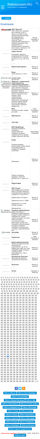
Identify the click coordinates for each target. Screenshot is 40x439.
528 (36, 370)
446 (5, 356)
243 (8, 318)
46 (34, 282)
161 (14, 302)
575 (33, 379)
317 (14, 331)
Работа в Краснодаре (27, 418)
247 (20, 318)
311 (32, 329)
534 (17, 372)
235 (20, 315)
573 (26, 379)
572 (23, 379)
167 (33, 302)
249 (26, 318)
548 (23, 374)
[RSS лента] (23, 389)
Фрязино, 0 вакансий (34, 93)
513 (26, 367)
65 (4, 286)
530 (5, 372)
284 (23, 325)
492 (36, 363)
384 (36, 343)
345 (26, 336)
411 (8, 349)
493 (2, 365)
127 (20, 295)
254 (5, 320)
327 (8, 334)
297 (26, 327)
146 (5, 300)
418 (29, 349)
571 (20, 379)
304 (11, 329)
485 (14, 363)
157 (2, 302)
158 (5, 302)
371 (33, 340)
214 (29, 311)
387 (8, 345)
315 (8, 331)
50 (6, 284)
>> (37, 381)
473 (14, 361)
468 (36, 358)
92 (33, 288)
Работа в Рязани (11, 421)
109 (5, 293)
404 (23, 347)
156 (36, 300)
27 (26, 279)
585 (26, 381)
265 (2, 322)
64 (2, 286)
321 (26, 331)
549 (26, 374)
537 (26, 372)
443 (33, 354)
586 (29, 381)
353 (14, 338)
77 (34, 286)
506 (5, 367)
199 (20, 309)
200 (23, 309)
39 (17, 282)
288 (36, 325)
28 (28, 279)
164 (23, 302)
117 (29, 293)
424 (11, 352)
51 (9, 284)
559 (20, 376)
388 (11, 345)
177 (26, 304)
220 (11, 313)
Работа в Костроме (28, 425)
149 (14, 300)
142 (29, 297)
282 (17, 325)
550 (29, 374)
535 (20, 372)
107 (36, 291)
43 (26, 282)
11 (24, 277)
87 (21, 288)
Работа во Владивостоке (12, 407)
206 (5, 311)
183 (8, 306)
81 (6, 288)
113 (17, 293)
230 (5, 315)
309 (26, 329)
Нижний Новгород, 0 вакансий (35, 39)
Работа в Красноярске (27, 414)
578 (5, 381)
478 (29, 361)
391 (20, 345)
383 (33, 343)
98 (9, 291)
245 (14, 318)
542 (5, 374)
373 (2, 343)
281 (14, 325)
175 (20, 304)
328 (11, 334)
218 (5, 313)
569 (14, 379)
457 (2, 358)
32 (38, 279)
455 (32, 356)
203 (33, 309)
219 (8, 313)
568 (11, 379)
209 (14, 311)
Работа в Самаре (26, 411)
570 (17, 379)
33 (2, 282)
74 (26, 286)
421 (2, 352)
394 (29, 345)
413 (14, 349)
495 (8, 365)
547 (20, 374)
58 (26, 284)
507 (8, 367)
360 (36, 338)
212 (23, 311)
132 (36, 295)
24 (18, 279)
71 (19, 286)
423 (8, 352)
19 (6, 279)
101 (18, 291)
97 (7, 291)
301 (2, 329)
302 (5, 329)
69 (14, 286)
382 (29, 343)
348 (36, 336)
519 (8, 370)
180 (36, 304)
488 (23, 363)
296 (23, 327)
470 (5, 361)
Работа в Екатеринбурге (20, 396)
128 (23, 295)
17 (1, 279)
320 (23, 331)
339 (8, 336)
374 (5, 343)
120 (38, 293)
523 (20, 370)
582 (17, 381)
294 (17, 327)
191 (33, 306)
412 (11, 349)
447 (8, 356)
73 (24, 286)
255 (8, 320)
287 (33, 325)
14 (32, 277)
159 (8, 302)
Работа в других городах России (20, 429)
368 (23, 340)
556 (11, 376)
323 (33, 331)
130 (29, 295)
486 (17, 363)
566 (5, 379)
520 (11, 370)
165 (26, 302)
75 (29, 286)
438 (17, 354)
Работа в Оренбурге (12, 425)
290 (5, 327)
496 (11, 365)
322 (29, 331)
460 (11, 358)
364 (11, 340)
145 (2, 300)
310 (29, 329)
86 (18, 288)
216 (36, 311)
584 (23, 381)
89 (26, 288)
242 (5, 318)
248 (23, 318)
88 (23, 288)
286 (29, 325)
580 (11, 381)
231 (8, 315)
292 (11, 327)
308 (23, 329)
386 (5, 345)
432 (36, 352)
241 (2, 318)
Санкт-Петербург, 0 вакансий (35, 110)
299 (33, 327)
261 (26, 320)
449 (14, 356)
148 (11, 300)
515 (32, 367)
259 (20, 320)
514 (29, 367)
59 (28, 284)
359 (33, 338)
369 (26, 340)
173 (14, 304)
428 (23, 352)
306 (17, 329)
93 (36, 288)
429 (26, 352)
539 (33, 372)
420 (36, 349)
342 (17, 336)
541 (2, 374)
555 (8, 376)
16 (37, 277)
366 (17, 340)
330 (17, 334)
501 (26, 365)
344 (23, 336)
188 (23, 306)
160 (11, 302)
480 (36, 361)
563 (33, 376)
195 (8, 309)
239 (33, 315)
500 (23, 365)
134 (5, 297)
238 (29, 315)
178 (29, 304)
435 (8, 354)
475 (20, 361)
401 (14, 347)
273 (26, 322)
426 (17, 352)
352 (11, 338)
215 (32, 311)
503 (33, 365)
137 (14, 297)
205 (2, 311)
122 (5, 295)
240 (36, 315)
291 (8, 327)
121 (2, 295)
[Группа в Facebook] (16, 389)
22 (13, 279)
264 (36, 320)
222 (17, 313)
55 (18, 284)
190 (29, 306)
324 (36, 331)
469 (2, 361)
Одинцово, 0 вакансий (35, 271)
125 (14, 295)
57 (23, 284)
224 (23, 313)
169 (2, 304)
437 (14, 354)
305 (14, 329)
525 (26, 370)
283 (20, 325)
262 (29, 320)
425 (14, 352)
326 (5, 334)
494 (5, 365)
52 (11, 284)
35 (7, 282)
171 (8, 304)
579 (8, 381)
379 (20, 343)
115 (23, 293)
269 (14, 322)
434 (5, 354)
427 (20, 352)
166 (29, 302)
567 (8, 379)
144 (36, 297)
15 (34, 277)
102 (21, 291)
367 (20, 340)
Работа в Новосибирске (10, 404)
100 (15, 291)
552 (36, 374)
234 (17, 315)
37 (12, 282)
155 (33, 300)
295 (20, 327)
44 (29, 282)
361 (2, 340)
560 (23, 376)
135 (8, 297)
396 (36, 345)
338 (5, 336)
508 (11, 367)
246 (17, 318)
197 (14, 309)
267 (8, 322)
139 (20, 297)
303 (8, 329)
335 (33, 334)
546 (17, 374)
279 (8, 325)
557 (14, 376)
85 (16, 288)
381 (26, 343)
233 (14, 315)
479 (33, 361)
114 (20, 293)
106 (33, 291)
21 (11, 279)
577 (2, 381)
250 (29, 318)
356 (23, 338)
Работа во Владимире (26, 421)
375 (8, 343)
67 (9, 286)
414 (17, 349)
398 (5, 347)
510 (17, 367)
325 (2, 334)
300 (36, 327)
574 (29, 379)
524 (23, 370)
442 (29, 354)
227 (33, 313)
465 (26, 358)
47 (36, 282)
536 (23, 372)
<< (1, 277)
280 (11, 325)
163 (20, 302)
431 (33, 352)
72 (21, 286)
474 (17, 361)
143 (33, 297)
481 (2, 363)
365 (14, 340)
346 (29, 336)
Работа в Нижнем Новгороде (14, 400)
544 (11, 374)
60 (31, 284)
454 (29, 356)
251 (33, 318)
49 (4, 284)
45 (31, 282)
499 (20, 365)
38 (14, 282)
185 (14, 306)
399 (8, 347)
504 (36, 365)
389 (14, 345)
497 (14, 365)
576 (36, 379)
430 (29, 352)
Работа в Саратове (12, 418)
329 (14, 334)
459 (8, 358)
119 (34, 293)
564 (36, 376)
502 (29, 365)
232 (11, 315)
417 (26, 349)
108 (2, 293)
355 (20, 338)
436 (11, 354)
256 (11, 320)
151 (20, 300)
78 (36, 286)
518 (5, 370)
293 (14, 327)
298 (29, 327)
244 (11, 318)
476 (23, 361)
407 (33, 347)
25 (21, 279)
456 (35, 356)
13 (29, 277)
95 (2, 291)
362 (5, 340)
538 (29, 372)
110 (8, 293)
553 (2, 376)
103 (24, 291)
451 (20, 356)
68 (12, 286)
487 (20, 363)
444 (36, 354)
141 (26, 297)
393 (26, 345)
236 (23, 315)
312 (36, 329)
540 (36, 372)
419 (32, 349)
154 (29, 300)
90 (28, 288)
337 (2, 336)
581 (14, 381)
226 (29, 313)
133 (2, 297)
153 (26, 300)
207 (8, 311)
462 (17, 358)
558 (17, 376)
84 (13, 288)
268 (11, 322)
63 (38, 284)
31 (36, 279)
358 (29, 338)
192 (36, 306)
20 (9, 279)
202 (29, 309)
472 (11, 361)
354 (17, 338)
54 (16, 284)
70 (17, 286)
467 (33, 358)
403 (20, 347)
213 (26, 311)
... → (24, 49)
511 (20, 367)
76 (31, 286)
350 (5, 338)
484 (11, 363)
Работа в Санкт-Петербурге (27, 393)
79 (1, 288)
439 (20, 354)
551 (33, 374)
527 (33, 370)
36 (9, 282)
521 (14, 370)
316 (11, 331)
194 (5, 309)
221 (14, 313)
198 (17, 309)
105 (30, 291)
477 (26, 361)
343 (20, 336)
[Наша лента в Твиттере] (20, 389)
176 (23, 304)
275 (33, 322)
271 (20, 322)
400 (11, 347)
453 (26, 356)
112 (14, 293)
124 (11, 295)
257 (14, 320)
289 (2, 327)
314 (5, 331)
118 (32, 293)
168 (36, 302)
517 (2, 370)
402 (17, 347)
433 (2, 354)
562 (29, 376)
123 (8, 295)
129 (26, 295)
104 (27, 291)
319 (20, 331)
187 (20, 306)
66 (7, 286)
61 (33, 284)
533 (14, 372)
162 (17, 302)
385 (2, 345)
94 (38, 288)
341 (14, 336)
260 (23, 320)
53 (13, 284)
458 (5, 358)
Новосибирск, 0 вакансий (35, 132)
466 (29, 358)
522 (17, 370)
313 (2, 331)
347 (33, 336)
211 (20, 311)
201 (26, 309)
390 (17, 345)
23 (16, 279)
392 (23, 345)
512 (23, 367)
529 (2, 372)
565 (2, 379)
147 (8, 300)
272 (23, 322)
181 (2, 306)
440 (23, 354)
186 (17, 306)
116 (26, 293)
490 (29, 363)
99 (12, 291)
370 (29, 340)
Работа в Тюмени (11, 414)
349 (2, 338)
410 (5, 349)
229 (2, 315)
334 (29, 334)
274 (29, 322)
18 (4, 279)
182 (5, 306)
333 (26, 334)
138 (17, 297)
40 (19, 282)
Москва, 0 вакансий (35, 57)
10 (22, 277)
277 (2, 325)
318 (17, 331)
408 (36, 347)
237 (26, 315)
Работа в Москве (9, 393)
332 (23, 334)
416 (23, 349)
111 (11, 293)
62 (36, 284)
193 (2, 309)
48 (1, 284)
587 (33, 381)
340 (11, 336)
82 (9, 288)
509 (14, 367)
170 (5, 304)
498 (17, 365)
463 (20, 358)
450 (17, 356)
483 (8, 363)
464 (23, 358)
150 (17, 300)
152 (23, 300)
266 (5, 322)
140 (23, 297)
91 (31, 288)
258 (17, 320)
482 (5, 363)
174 (17, 304)
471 (8, 361)
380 (23, 343)
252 (36, 318)
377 (14, 343)
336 (36, 334)
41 (21, 282)
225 (26, 313)
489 (26, 363)
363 (8, 340)
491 (33, 363)
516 (36, 367)
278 (5, 325)
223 (20, 313)
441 (26, 354)
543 (8, 374)
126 (17, 295)
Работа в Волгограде (29, 407)
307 (20, 329)
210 (17, 311)
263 (33, 320)
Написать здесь (20, 435)
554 (5, 376)
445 (2, 356)
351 (8, 338)
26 (23, 279)
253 (2, 320)
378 (17, 343)
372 (36, 340)
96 (4, 291)
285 (26, 325)
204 (36, 309)
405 (26, 347)
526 (29, 370)
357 (26, 338)
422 (5, 352)
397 (2, 347)
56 (21, 284)
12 (27, 277)
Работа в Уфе (30, 400)
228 (36, 313)
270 (17, 322)
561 (26, 376)
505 (2, 367)
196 (11, 309)
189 (26, 306)
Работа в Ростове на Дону (29, 404)
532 (11, 372)
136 (11, 297)
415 (20, 349)
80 (4, 288)
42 (24, 282)
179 (33, 304)
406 (29, 347)
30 (33, 279)
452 (23, 356)
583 (20, 381)
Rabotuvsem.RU (19, 4)
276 (36, 322)
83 (11, 288)
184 (11, 306)
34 (4, 282)
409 (2, 349)
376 (11, 343)
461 (14, 358)
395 (33, 345)
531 (8, 372)
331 (20, 334)
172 (11, 304)
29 (31, 279)
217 (2, 313)
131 (33, 295)
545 (14, 374)
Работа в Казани (13, 411)
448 (11, 356)
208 (11, 311)
